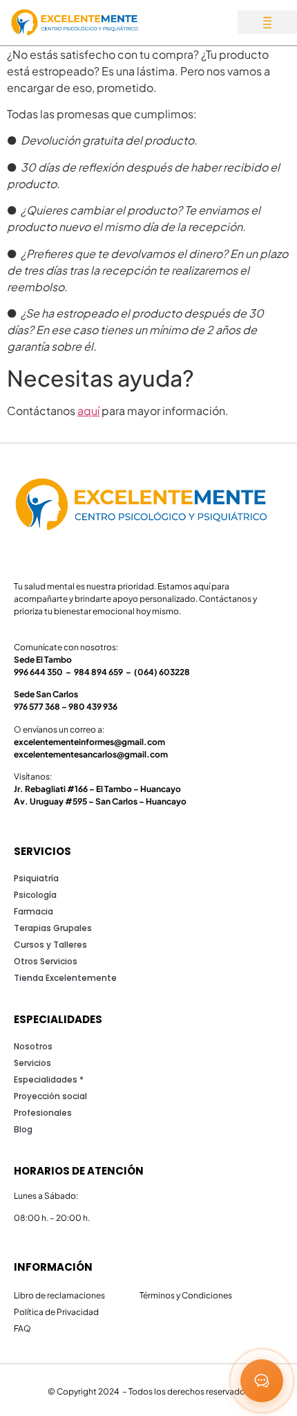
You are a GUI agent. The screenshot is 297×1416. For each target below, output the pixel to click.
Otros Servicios (45, 961)
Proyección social (50, 1096)
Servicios (32, 1063)
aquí (88, 410)
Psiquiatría (36, 878)
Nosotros (33, 1046)
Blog (23, 1129)
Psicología (35, 895)
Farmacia (33, 911)
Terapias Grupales (53, 928)
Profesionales (43, 1113)
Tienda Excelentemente (65, 978)
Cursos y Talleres (50, 944)
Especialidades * (49, 1079)
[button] (267, 22)
